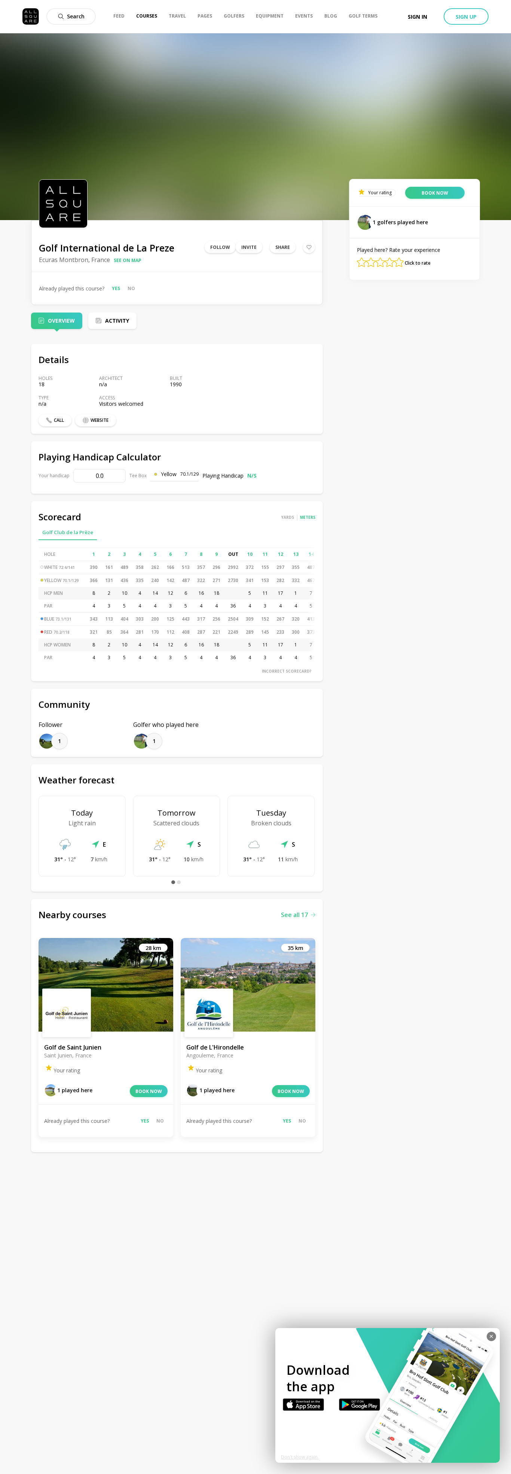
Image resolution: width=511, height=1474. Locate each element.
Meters (307, 517)
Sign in (417, 16)
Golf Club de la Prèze (67, 532)
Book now (148, 1091)
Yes (116, 288)
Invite (249, 247)
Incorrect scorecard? (287, 671)
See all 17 (294, 915)
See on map (127, 260)
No (131, 288)
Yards (287, 517)
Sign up (466, 16)
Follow (220, 247)
